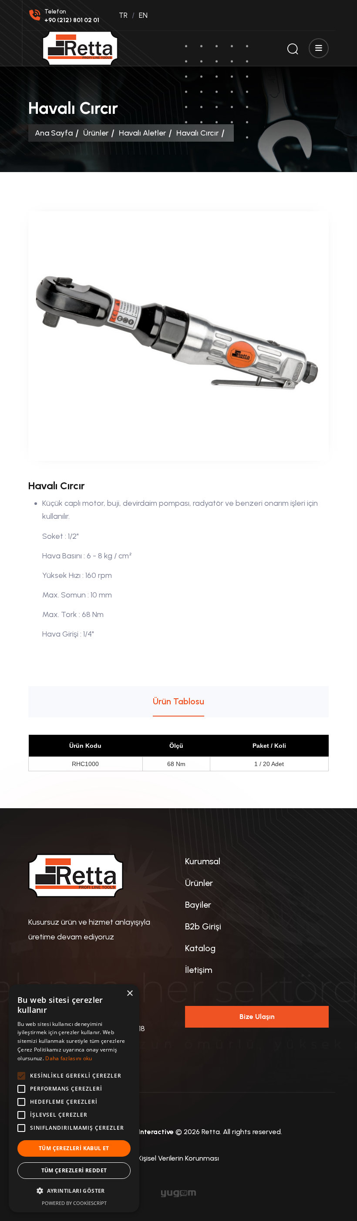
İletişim (198, 970)
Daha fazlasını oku (68, 1058)
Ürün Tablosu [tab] (178, 701)
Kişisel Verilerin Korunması (178, 1158)
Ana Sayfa (54, 133)
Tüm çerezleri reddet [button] (74, 1170)
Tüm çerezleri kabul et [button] (74, 1148)
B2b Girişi (203, 926)
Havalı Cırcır (197, 133)
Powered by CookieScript (74, 1203)
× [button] (129, 993)
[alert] (74, 1098)
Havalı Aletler (142, 133)
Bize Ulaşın (257, 1016)
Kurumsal (202, 861)
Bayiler (198, 904)
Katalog (200, 948)
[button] (74, 1191)
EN (143, 15)
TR (123, 15)
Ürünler (95, 133)
